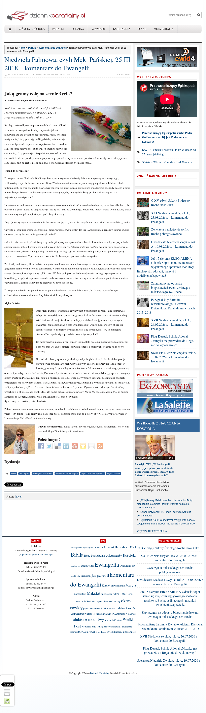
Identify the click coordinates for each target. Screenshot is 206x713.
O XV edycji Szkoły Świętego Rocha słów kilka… (170, 202)
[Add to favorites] (83, 446)
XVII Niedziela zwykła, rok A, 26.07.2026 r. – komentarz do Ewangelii (171, 324)
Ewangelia (24, 473)
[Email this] (92, 446)
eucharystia (87, 565)
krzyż (114, 585)
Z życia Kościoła (32, 29)
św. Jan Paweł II (88, 631)
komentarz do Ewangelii (67, 473)
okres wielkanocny (112, 601)
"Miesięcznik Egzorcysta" (82, 547)
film (78, 575)
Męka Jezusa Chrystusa (92, 473)
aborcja (99, 547)
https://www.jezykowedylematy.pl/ (36, 554)
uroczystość (110, 619)
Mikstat (93, 593)
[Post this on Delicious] (58, 446)
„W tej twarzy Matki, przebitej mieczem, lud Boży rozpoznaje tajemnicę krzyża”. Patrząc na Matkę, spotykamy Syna (165, 503)
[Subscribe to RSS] (100, 446)
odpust (99, 601)
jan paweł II (100, 575)
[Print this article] (7, 700)
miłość (116, 593)
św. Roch (102, 631)
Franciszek (86, 575)
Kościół (106, 585)
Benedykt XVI (125, 547)
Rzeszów (131, 608)
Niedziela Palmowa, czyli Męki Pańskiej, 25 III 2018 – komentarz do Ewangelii (67, 63)
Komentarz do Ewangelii (53, 47)
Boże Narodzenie (94, 555)
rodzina (120, 608)
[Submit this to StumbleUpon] (75, 446)
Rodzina (78, 29)
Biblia (13, 473)
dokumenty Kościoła (121, 555)
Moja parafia (164, 29)
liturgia (121, 585)
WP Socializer (6, 710)
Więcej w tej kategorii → (152, 530)
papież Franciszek (91, 608)
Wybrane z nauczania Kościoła (158, 426)
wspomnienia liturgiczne (95, 626)
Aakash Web (6, 712)
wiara (119, 620)
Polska (104, 608)
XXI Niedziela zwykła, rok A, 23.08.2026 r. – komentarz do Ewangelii (170, 217)
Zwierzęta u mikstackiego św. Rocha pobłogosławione (170, 231)
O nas (142, 29)
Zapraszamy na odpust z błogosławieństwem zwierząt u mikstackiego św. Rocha (170, 287)
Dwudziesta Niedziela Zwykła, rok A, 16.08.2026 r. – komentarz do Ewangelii (173, 246)
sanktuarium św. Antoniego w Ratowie (117, 613)
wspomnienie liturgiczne (120, 626)
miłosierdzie (106, 593)
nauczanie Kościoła (85, 601)
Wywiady (99, 29)
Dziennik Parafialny (99, 673)
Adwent (108, 547)
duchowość (75, 565)
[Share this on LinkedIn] (66, 446)
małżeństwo (80, 594)
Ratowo (111, 608)
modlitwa (126, 593)
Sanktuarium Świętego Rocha (85, 613)
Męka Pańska (113, 473)
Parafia (58, 29)
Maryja (131, 585)
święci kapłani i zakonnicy (121, 631)
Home (22, 47)
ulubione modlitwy (88, 619)
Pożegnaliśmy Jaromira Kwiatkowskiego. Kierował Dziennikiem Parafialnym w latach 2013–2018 (166, 305)
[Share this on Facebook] (41, 446)
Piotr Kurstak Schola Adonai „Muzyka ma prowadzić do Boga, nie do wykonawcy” (172, 340)
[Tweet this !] (50, 446)
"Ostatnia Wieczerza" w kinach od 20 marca (167, 162)
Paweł (18, 496)
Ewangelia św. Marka (42, 473)
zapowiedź (75, 631)
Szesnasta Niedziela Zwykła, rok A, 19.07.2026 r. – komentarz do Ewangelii (174, 357)
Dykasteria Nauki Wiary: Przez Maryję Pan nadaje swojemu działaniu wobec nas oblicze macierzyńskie (166, 521)
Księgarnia (121, 29)
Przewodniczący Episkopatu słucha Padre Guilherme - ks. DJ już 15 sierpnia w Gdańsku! (167, 137)
